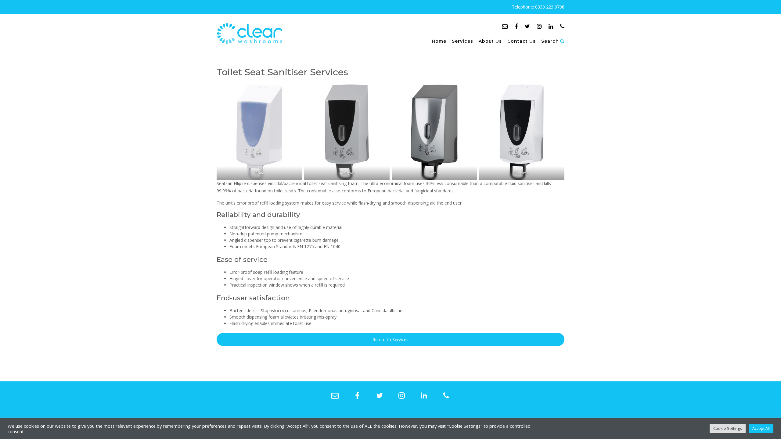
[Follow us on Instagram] (539, 26)
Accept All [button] (761, 428)
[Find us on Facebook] (516, 26)
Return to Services (390, 339)
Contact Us (521, 41)
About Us (490, 41)
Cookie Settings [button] (727, 428)
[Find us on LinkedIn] (551, 26)
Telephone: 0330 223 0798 (538, 7)
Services (462, 41)
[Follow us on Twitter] (527, 26)
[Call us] (562, 26)
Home (439, 41)
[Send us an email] (505, 26)
